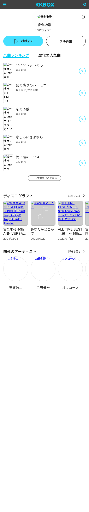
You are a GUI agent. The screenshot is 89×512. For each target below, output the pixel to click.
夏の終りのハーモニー (33, 85)
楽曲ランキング (16, 55)
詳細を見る (74, 195)
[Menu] (4, 4)
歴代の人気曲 (49, 55)
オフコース (70, 287)
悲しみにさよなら (29, 137)
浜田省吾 (43, 287)
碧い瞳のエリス (28, 156)
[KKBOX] (45, 4)
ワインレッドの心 (29, 65)
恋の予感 (22, 109)
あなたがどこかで (42, 231)
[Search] (85, 4)
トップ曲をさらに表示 (44, 178)
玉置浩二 (15, 287)
